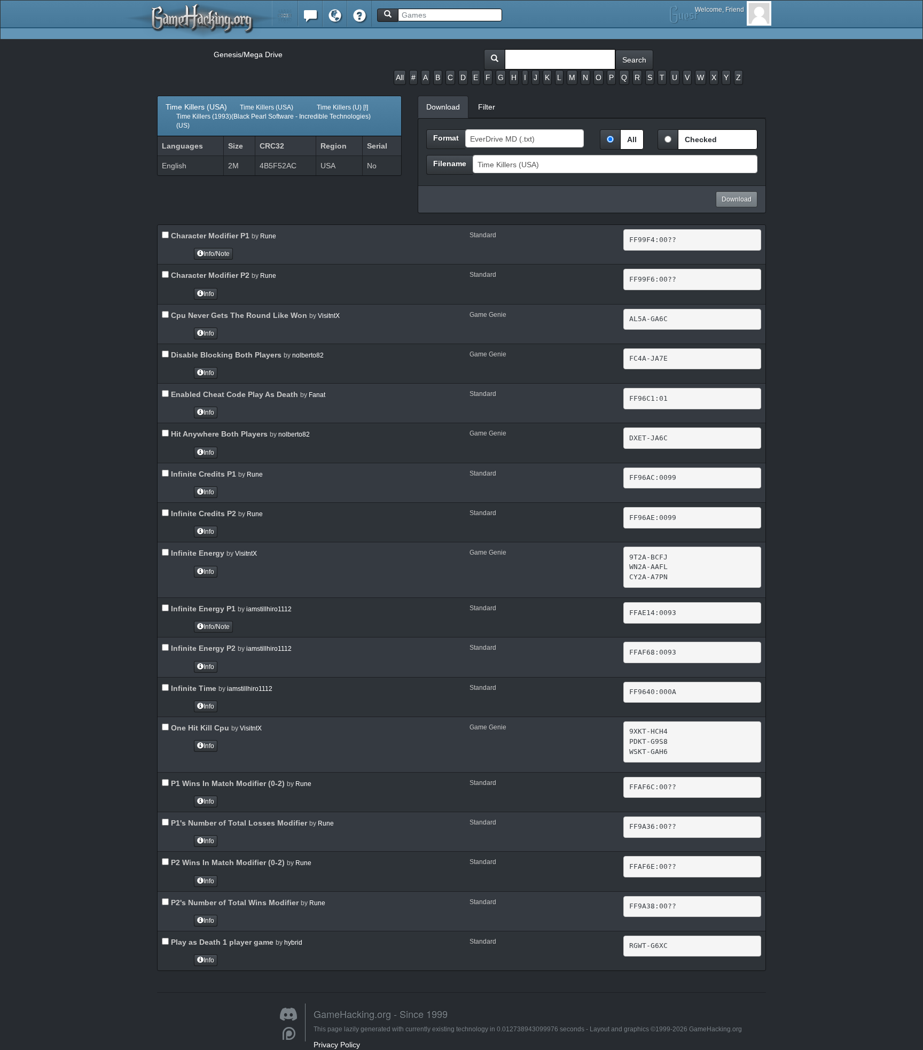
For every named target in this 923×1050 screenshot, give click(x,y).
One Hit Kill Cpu (199, 728)
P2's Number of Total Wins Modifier (234, 902)
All (400, 77)
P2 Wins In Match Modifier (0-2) (227, 862)
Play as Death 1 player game (221, 942)
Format (446, 138)
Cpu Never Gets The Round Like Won (238, 315)
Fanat (317, 395)
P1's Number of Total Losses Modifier (238, 823)
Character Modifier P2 (209, 275)
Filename (449, 163)
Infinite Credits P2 (202, 513)
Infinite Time (192, 688)
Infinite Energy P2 (202, 648)
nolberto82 (308, 355)
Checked (701, 139)
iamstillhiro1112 (269, 609)
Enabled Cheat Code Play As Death (233, 394)
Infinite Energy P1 (202, 608)
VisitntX (329, 316)
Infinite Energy (196, 553)
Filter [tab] (486, 107)
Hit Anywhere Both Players (218, 434)
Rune (268, 236)
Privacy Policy (337, 1044)
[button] (285, 13)
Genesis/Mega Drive (248, 54)
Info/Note (217, 254)
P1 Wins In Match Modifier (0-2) (227, 783)
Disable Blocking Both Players (225, 355)
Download (737, 199)
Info (209, 294)
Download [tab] (443, 107)
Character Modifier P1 (209, 235)
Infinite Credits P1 (202, 474)
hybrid (293, 942)
